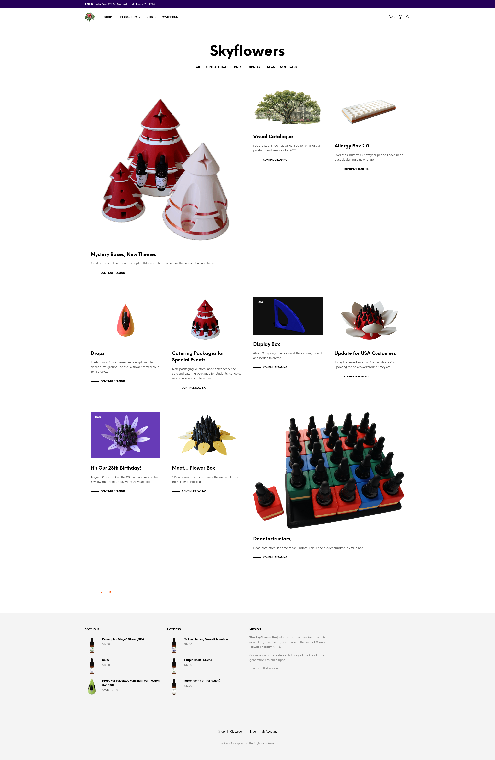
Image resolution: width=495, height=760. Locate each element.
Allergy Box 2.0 (352, 146)
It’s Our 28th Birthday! (116, 468)
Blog (149, 17)
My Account (171, 17)
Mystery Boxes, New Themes (123, 254)
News (271, 67)
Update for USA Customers (365, 353)
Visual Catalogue (273, 136)
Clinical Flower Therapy (223, 67)
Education (264, 423)
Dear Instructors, (272, 539)
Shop (108, 17)
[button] (392, 17)
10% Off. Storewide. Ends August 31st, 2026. (131, 4)
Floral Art (254, 67)
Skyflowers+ (289, 67)
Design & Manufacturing (272, 420)
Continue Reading (113, 273)
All (198, 67)
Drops (97, 353)
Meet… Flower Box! (194, 468)
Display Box (266, 344)
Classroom (128, 17)
